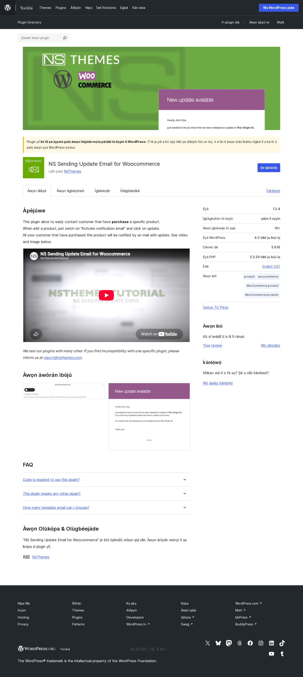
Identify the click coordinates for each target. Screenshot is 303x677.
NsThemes (72, 171)
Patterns (78, 624)
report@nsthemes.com (62, 357)
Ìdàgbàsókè (130, 191)
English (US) (271, 266)
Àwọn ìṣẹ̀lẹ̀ (188, 610)
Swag (187, 624)
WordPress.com (248, 603)
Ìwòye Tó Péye (215, 307)
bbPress (243, 617)
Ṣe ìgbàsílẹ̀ (268, 167)
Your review (212, 345)
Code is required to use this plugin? (51, 480)
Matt (240, 610)
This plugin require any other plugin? (52, 494)
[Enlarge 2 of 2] (184, 389)
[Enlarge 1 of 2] (98, 389)
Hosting (23, 617)
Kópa (185, 603)
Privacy (23, 624)
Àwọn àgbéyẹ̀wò (70, 191)
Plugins (77, 617)
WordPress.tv (138, 624)
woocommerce (268, 276)
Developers (135, 617)
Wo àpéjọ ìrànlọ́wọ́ (218, 383)
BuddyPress (246, 624)
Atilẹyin (131, 610)
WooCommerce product (262, 285)
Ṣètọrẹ (188, 617)
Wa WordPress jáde (278, 8)
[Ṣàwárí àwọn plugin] (64, 37)
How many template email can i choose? (56, 508)
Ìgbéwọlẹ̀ (102, 191)
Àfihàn (76, 603)
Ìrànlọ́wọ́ (273, 191)
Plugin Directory (29, 22)
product (249, 276)
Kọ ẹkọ (131, 603)
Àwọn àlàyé (37, 191)
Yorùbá (65, 649)
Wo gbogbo (270, 345)
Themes (78, 610)
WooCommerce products (261, 294)
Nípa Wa (24, 603)
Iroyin (22, 610)
